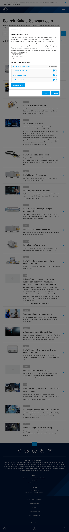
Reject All (55, 93)
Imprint (14, 58)
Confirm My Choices (18, 85)
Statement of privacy (18, 56)
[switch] (55, 70)
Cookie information (17, 54)
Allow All (46, 93)
